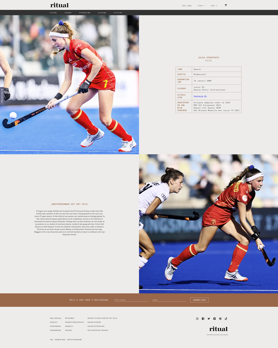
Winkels (69, 326)
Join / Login (186, 6)
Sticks (53, 13)
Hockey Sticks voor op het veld (102, 318)
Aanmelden (199, 300)
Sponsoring (55, 330)
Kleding (102, 13)
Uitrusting (84, 13)
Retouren (69, 318)
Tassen (68, 13)
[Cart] (226, 6)
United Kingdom (74, 340)
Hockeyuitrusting (96, 326)
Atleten (118, 13)
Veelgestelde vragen (98, 330)
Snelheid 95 (200, 96)
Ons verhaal (56, 318)
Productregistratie (74, 322)
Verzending (55, 326)
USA (51, 340)
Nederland (60, 340)
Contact (54, 322)
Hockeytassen (94, 322)
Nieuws (68, 330)
